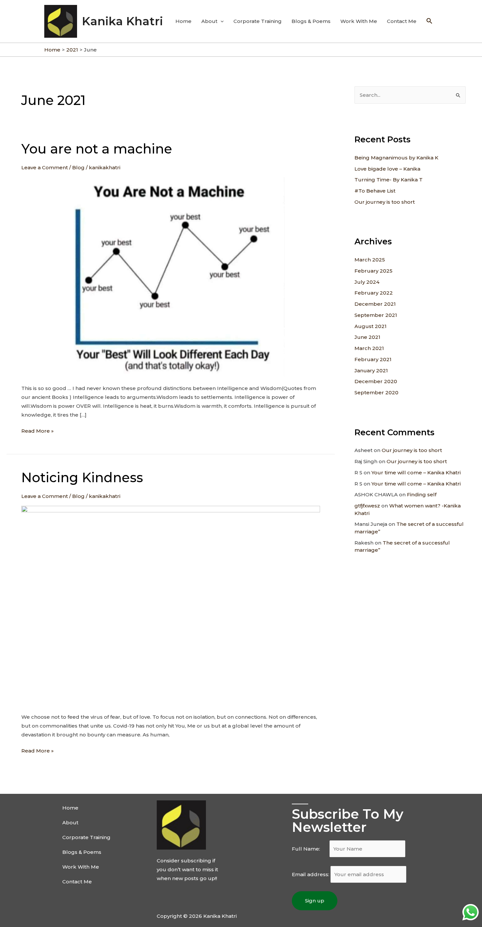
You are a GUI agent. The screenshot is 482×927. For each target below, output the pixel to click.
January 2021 (371, 370)
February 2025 (373, 271)
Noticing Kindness (82, 477)
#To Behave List (374, 191)
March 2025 (369, 260)
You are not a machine (96, 149)
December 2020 (375, 381)
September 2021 (375, 315)
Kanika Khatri (122, 21)
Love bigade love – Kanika (387, 169)
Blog (78, 167)
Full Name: (310, 849)
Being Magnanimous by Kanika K (396, 157)
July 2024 (366, 282)
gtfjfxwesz (367, 506)
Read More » (37, 430)
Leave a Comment (44, 167)
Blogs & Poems (311, 21)
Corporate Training (257, 21)
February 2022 (373, 293)
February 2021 (373, 359)
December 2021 (375, 304)
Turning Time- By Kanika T (388, 179)
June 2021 (367, 337)
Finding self (421, 494)
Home (183, 21)
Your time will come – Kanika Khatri (416, 472)
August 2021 (370, 326)
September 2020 (376, 392)
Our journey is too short (384, 202)
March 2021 (369, 348)
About (209, 21)
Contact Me (401, 21)
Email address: (311, 874)
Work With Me (358, 21)
